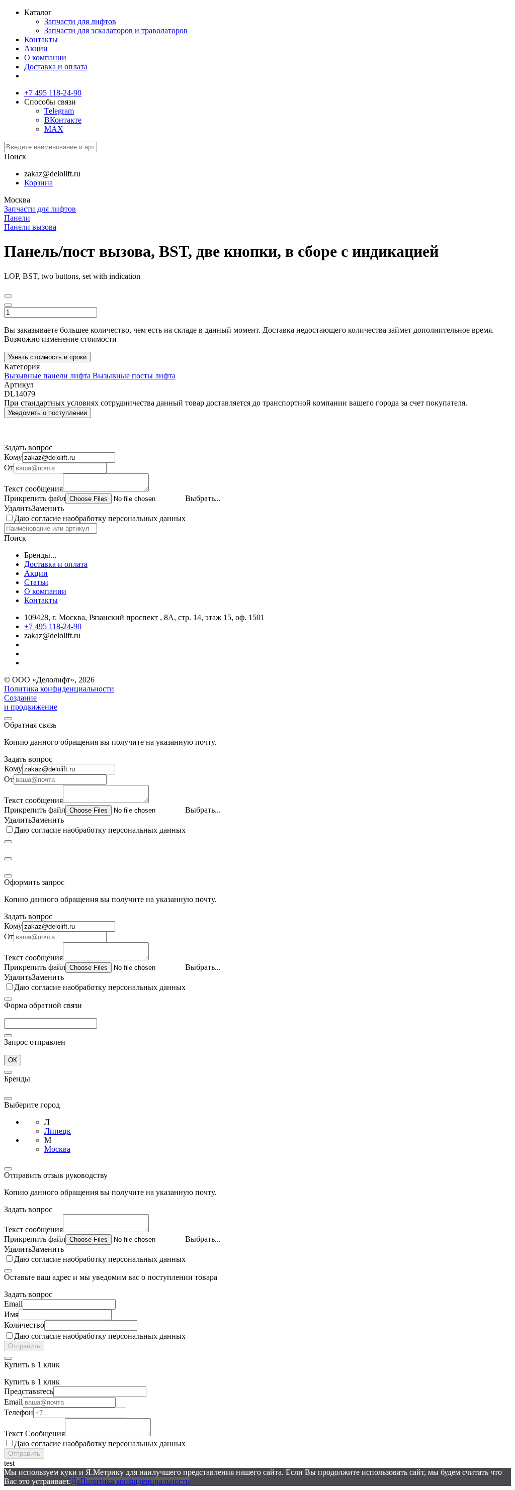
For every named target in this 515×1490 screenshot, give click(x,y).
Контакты (41, 39)
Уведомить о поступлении (47, 413)
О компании (45, 57)
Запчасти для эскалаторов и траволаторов (116, 30)
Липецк (57, 1131)
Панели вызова (30, 227)
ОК (12, 1060)
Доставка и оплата (56, 66)
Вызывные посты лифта (134, 375)
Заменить (48, 508)
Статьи (36, 582)
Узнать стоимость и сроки (47, 357)
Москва (57, 1149)
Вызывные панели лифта (48, 375)
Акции (36, 48)
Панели (17, 218)
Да (75, 1481)
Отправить (24, 1346)
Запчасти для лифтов (80, 21)
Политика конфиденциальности (59, 688)
